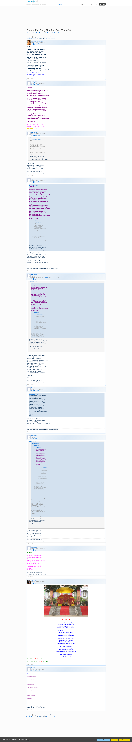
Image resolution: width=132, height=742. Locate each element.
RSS (105, 740)
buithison (34, 132)
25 (44, 38)
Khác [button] (97, 4)
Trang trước (33, 38)
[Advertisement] (66, 16)
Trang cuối (53, 38)
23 (41, 38)
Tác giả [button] (82, 4)
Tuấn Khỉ (34, 580)
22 (39, 38)
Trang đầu (28, 38)
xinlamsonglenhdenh (37, 41)
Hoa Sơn (33, 179)
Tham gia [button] (92, 4)
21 (38, 38)
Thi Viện (30, 1)
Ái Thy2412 (34, 82)
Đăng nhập (102, 4)
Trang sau (48, 38)
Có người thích (35, 44)
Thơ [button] (87, 4)
